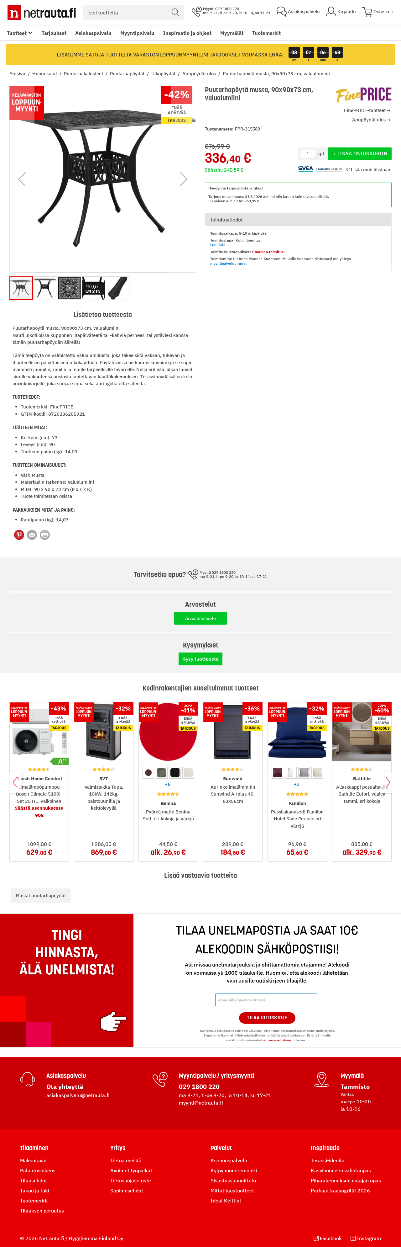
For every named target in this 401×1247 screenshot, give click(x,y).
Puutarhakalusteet (84, 74)
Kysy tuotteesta (200, 659)
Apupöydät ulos (199, 74)
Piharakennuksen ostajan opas (346, 1180)
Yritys (118, 1148)
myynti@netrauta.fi (201, 1103)
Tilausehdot (33, 1180)
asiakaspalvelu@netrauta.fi (78, 1095)
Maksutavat (33, 1160)
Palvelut (221, 1148)
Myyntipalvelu (137, 33)
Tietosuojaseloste (130, 1180)
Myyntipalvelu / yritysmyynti (216, 1076)
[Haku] (175, 12)
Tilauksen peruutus (42, 1210)
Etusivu (18, 74)
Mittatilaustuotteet (232, 1190)
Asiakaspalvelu (93, 33)
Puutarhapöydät (128, 74)
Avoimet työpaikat (131, 1170)
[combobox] (133, 12)
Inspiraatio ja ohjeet (187, 33)
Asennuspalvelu (229, 1160)
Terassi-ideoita (328, 1160)
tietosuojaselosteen (276, 1040)
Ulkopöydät (164, 74)
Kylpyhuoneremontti (234, 1170)
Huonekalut (45, 74)
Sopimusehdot (126, 1190)
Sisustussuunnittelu (233, 1180)
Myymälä (352, 1076)
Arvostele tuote (200, 618)
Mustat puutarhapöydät (41, 895)
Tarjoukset (54, 33)
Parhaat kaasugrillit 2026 (340, 1190)
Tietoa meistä (126, 1160)
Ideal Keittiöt (226, 1200)
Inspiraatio (325, 1148)
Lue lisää (218, 244)
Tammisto (355, 1086)
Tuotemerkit (266, 33)
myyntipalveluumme (228, 263)
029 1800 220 (199, 1086)
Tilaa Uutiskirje (267, 1018)
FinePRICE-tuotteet (365, 110)
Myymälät (231, 33)
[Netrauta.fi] (42, 12)
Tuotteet (17, 33)
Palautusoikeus (37, 1170)
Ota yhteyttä (64, 1086)
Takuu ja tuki (34, 1190)
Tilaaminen (34, 1148)
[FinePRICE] (364, 95)
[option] (148, 772)
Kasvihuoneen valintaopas (341, 1170)
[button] (21, 179)
